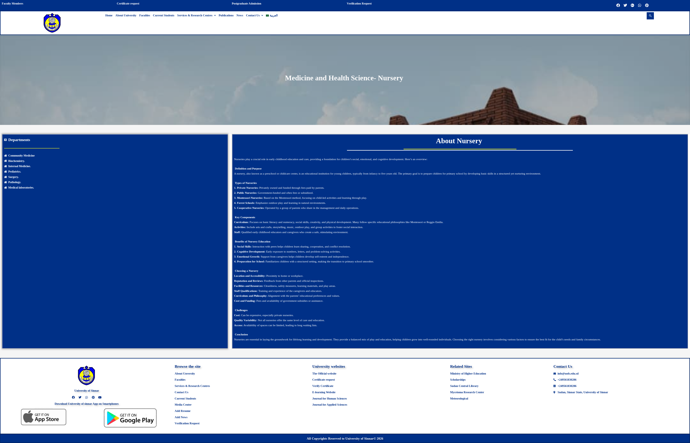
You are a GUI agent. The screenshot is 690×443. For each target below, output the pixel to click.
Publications (226, 15)
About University (125, 15)
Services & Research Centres (194, 15)
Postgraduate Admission (246, 3)
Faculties (144, 15)
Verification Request (359, 3)
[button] (196, 15)
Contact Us (253, 15)
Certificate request (128, 3)
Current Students (163, 15)
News (239, 15)
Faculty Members (12, 3)
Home (108, 15)
